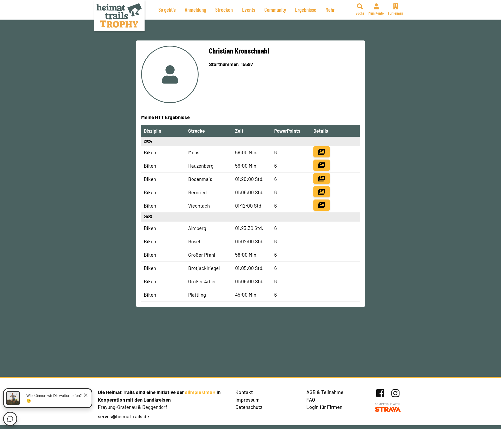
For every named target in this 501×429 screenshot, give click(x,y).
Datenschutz (249, 407)
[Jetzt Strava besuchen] (388, 408)
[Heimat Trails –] (119, 15)
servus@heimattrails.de (123, 416)
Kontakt (244, 392)
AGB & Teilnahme (324, 392)
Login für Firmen (324, 407)
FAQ (310, 400)
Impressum (247, 400)
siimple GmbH (200, 392)
